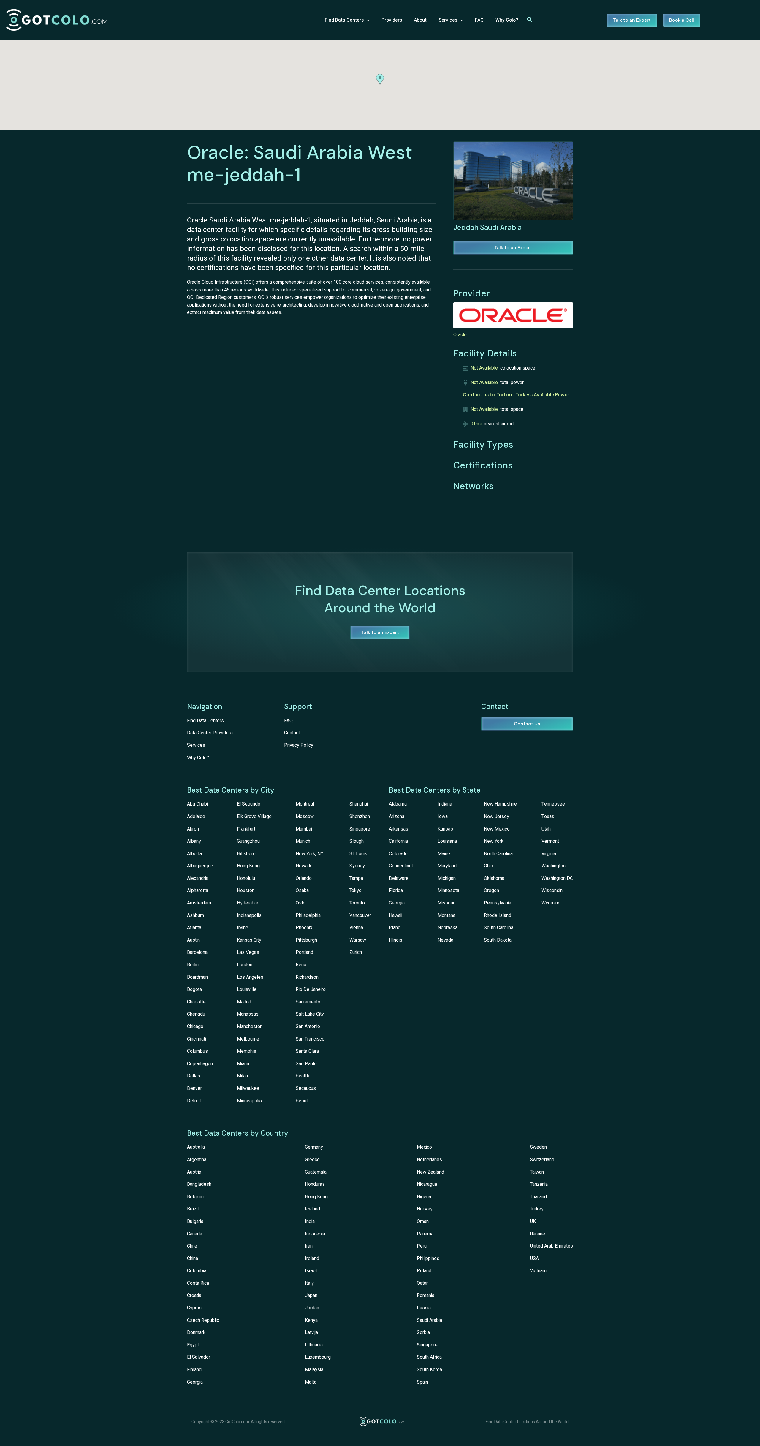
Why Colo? (506, 20)
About (420, 20)
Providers (391, 20)
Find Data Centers (344, 20)
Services (447, 20)
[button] (380, 79)
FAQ (479, 20)
